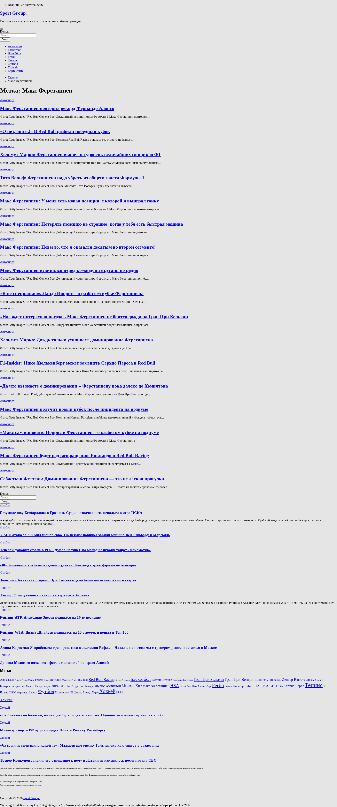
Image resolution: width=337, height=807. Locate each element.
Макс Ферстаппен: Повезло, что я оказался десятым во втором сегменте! (78, 247)
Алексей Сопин (122, 680)
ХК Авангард (62, 692)
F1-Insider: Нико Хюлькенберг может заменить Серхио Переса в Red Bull (77, 363)
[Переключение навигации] (1, 29)
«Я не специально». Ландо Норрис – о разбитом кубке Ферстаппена (72, 293)
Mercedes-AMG (69, 680)
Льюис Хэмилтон (108, 686)
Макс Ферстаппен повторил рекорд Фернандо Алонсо (57, 108)
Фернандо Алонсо (27, 692)
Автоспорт (15, 46)
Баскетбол (14, 49)
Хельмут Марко (90, 692)
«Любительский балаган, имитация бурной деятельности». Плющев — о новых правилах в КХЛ (82, 715)
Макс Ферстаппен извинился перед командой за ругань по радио (69, 270)
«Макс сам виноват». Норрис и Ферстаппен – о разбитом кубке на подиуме (79, 432)
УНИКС (12, 692)
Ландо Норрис (43, 686)
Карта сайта (16, 70)
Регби (12, 56)
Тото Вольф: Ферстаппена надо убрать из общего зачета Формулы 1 (72, 177)
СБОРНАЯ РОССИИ (261, 686)
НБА (174, 685)
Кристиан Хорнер (24, 686)
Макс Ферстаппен (155, 686)
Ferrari (39, 679)
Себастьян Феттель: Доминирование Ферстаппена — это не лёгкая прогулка (82, 478)
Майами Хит (132, 686)
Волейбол (14, 53)
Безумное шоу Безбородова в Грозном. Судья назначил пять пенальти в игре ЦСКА (71, 513)
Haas (46, 680)
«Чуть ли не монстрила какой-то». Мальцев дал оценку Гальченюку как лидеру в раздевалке (79, 745)
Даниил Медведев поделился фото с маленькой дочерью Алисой (54, 662)
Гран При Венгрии (240, 679)
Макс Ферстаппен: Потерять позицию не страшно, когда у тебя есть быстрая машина (91, 224)
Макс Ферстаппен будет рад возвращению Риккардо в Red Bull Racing (74, 455)
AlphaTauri (7, 679)
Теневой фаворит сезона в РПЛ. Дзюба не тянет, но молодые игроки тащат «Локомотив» (75, 550)
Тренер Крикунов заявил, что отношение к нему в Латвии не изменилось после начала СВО (78, 760)
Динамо (311, 679)
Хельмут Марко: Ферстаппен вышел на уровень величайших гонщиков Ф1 (80, 154)
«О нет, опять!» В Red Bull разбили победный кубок (55, 131)
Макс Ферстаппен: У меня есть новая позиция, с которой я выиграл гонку (79, 200)
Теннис (13, 60)
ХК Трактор (76, 692)
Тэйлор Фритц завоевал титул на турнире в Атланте (44, 595)
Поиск (4, 31)
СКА (280, 686)
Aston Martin (28, 680)
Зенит (320, 680)
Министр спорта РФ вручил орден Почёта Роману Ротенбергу (53, 730)
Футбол (13, 63)
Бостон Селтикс (162, 679)
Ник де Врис (186, 686)
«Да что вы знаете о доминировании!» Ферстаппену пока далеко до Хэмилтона (84, 385)
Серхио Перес (294, 686)
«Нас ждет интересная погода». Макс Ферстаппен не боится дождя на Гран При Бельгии (94, 316)
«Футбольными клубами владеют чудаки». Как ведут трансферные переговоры (68, 565)
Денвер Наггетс (293, 680)
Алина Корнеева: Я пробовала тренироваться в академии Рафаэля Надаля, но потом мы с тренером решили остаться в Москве (108, 647)
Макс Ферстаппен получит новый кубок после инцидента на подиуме (74, 409)
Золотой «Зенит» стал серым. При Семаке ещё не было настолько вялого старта (68, 580)
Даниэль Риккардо (268, 679)
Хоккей (13, 67)
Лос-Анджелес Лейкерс (80, 686)
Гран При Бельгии (209, 679)
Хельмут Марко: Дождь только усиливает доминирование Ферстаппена (76, 339)
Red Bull (83, 680)
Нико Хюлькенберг (201, 686)
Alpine (18, 680)
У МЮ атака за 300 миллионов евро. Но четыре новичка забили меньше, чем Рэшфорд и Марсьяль (85, 535)
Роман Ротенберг (235, 686)
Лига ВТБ (59, 686)
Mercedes (55, 679)
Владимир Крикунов (183, 680)
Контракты (7, 686)
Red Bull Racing (102, 679)
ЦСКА (120, 692)
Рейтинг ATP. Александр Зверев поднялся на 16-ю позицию (50, 617)
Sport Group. (13, 13)
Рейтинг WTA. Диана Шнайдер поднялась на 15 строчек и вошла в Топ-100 (64, 632)
